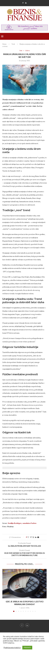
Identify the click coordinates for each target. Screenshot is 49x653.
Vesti (13, 44)
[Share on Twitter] (33, 537)
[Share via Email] (38, 537)
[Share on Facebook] (30, 537)
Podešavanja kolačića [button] (12, 648)
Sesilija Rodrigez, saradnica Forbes (22, 523)
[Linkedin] (26, 3)
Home (4, 44)
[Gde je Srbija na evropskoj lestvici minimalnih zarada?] (24, 583)
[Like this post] (28, 537)
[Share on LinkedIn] (35, 537)
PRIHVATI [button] (27, 647)
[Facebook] (22, 3)
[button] (4, 590)
